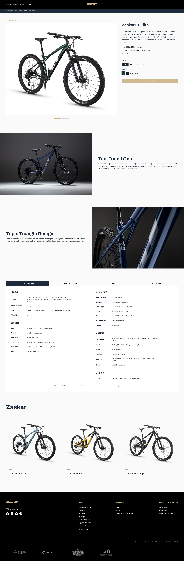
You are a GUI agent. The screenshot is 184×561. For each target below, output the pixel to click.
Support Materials (84, 523)
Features (18, 11)
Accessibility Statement (124, 513)
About (29, 4)
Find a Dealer (163, 507)
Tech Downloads (84, 520)
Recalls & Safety (84, 513)
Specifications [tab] (27, 283)
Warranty (81, 510)
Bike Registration (84, 507)
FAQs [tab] (113, 283)
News (118, 510)
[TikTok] (20, 513)
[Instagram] (12, 513)
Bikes (8, 4)
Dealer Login (163, 510)
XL (144, 64)
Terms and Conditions (171, 541)
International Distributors (167, 513)
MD (131, 64)
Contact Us (13, 509)
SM (125, 64)
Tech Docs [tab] (156, 283)
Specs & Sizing (29, 11)
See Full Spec (126, 54)
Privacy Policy (149, 541)
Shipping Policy (83, 526)
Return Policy (83, 529)
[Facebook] (7, 513)
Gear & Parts (18, 4)
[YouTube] (16, 513)
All (7, 20)
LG (137, 64)
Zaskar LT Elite (13, 20)
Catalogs (81, 516)
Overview (9, 11)
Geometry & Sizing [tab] (70, 283)
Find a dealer (150, 81)
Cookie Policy (159, 541)
